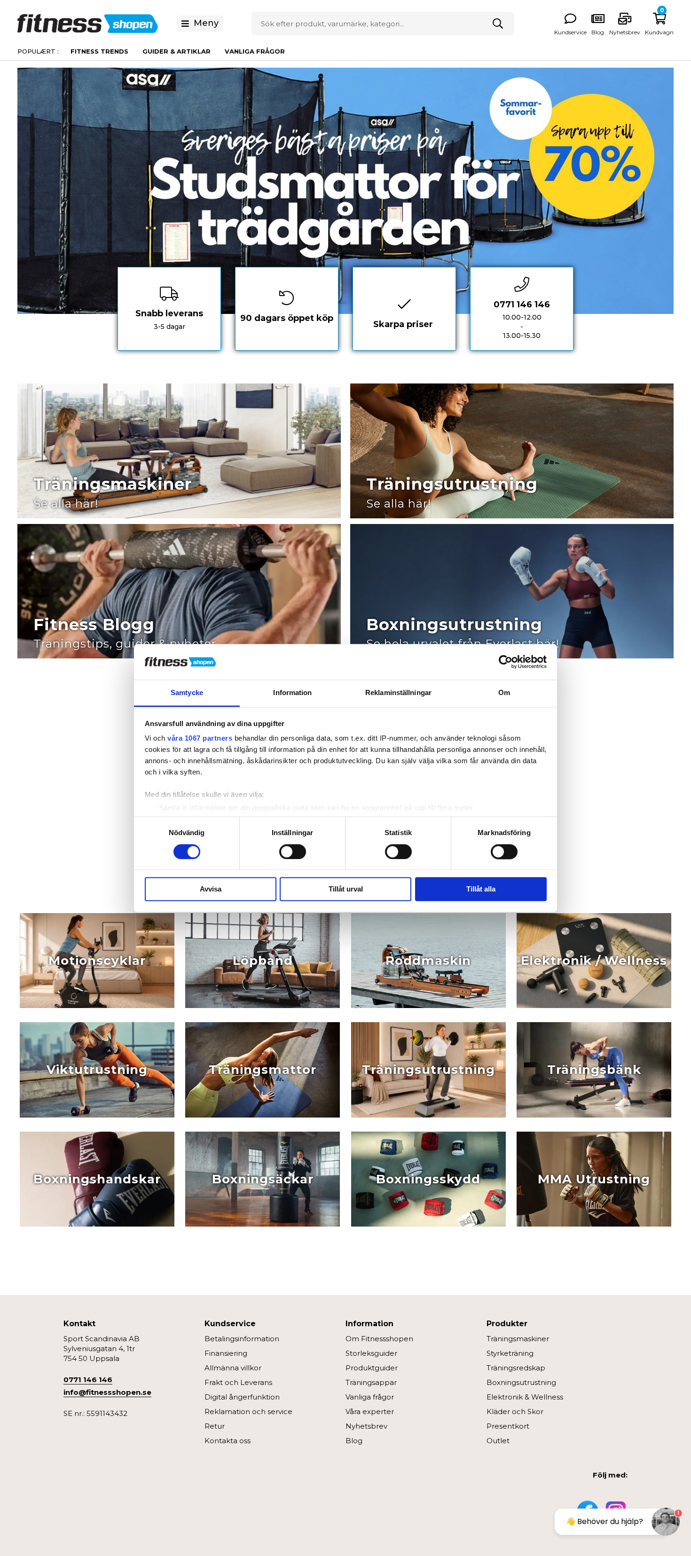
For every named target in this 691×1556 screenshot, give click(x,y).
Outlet (498, 1440)
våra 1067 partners (199, 739)
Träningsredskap (516, 1367)
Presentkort (508, 1426)
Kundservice (570, 32)
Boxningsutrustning (521, 1382)
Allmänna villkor (232, 1367)
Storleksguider (371, 1353)
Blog (354, 1440)
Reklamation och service (248, 1411)
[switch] (292, 851)
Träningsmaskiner (518, 1338)
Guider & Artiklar (176, 51)
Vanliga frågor (255, 51)
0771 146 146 (87, 1379)
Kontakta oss (227, 1440)
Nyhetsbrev (624, 32)
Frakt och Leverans (238, 1382)
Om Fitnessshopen (379, 1338)
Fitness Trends (99, 51)
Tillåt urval (346, 889)
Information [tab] (292, 693)
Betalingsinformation (241, 1338)
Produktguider (372, 1367)
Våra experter (370, 1411)
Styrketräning (510, 1353)
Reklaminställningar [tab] (398, 693)
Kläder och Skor (515, 1411)
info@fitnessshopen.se (107, 1392)
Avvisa (210, 889)
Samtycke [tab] (187, 693)
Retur (214, 1426)
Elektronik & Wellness (525, 1396)
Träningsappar (371, 1382)
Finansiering (225, 1353)
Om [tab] (504, 693)
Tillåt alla (480, 889)
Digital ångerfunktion (242, 1396)
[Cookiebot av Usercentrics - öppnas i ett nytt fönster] (505, 662)
